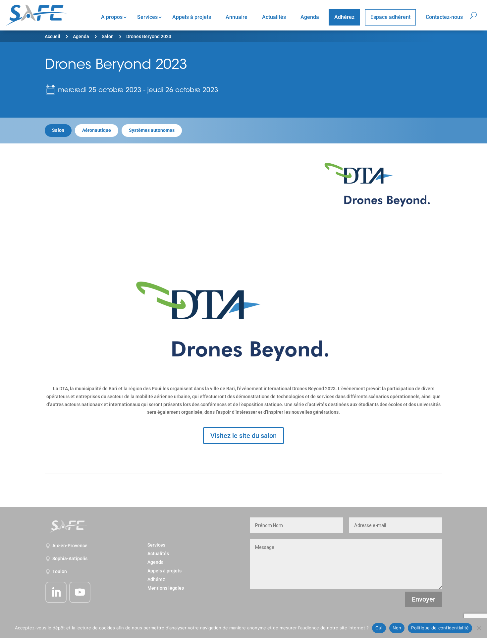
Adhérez (344, 17)
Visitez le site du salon (243, 436)
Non (397, 627)
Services (147, 17)
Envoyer (423, 599)
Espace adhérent (390, 17)
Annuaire (236, 17)
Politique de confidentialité (440, 627)
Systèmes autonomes (152, 130)
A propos (112, 17)
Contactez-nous (444, 17)
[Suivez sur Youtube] (79, 592)
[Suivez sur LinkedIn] (56, 592)
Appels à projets (191, 17)
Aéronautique (96, 130)
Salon (108, 36)
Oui (379, 627)
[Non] (478, 628)
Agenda (309, 17)
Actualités (274, 17)
